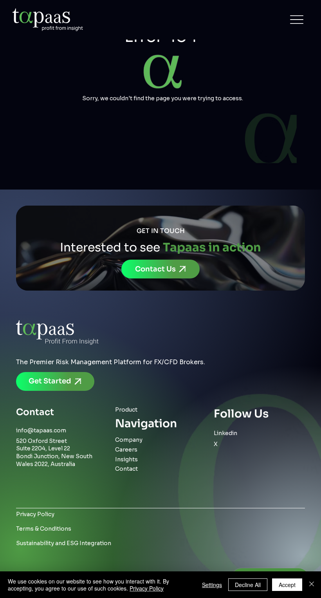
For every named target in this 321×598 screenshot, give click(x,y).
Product (126, 409)
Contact (126, 468)
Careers (126, 449)
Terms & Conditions (43, 528)
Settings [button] (212, 585)
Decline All (248, 585)
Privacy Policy (35, 514)
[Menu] (296, 19)
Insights (126, 459)
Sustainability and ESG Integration (63, 543)
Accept (287, 585)
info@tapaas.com (41, 430)
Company (128, 439)
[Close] (311, 585)
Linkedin (225, 433)
